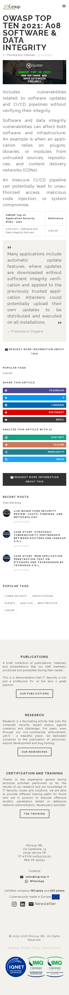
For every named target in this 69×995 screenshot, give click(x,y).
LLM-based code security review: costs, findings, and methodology (38, 514)
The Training (34, 814)
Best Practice (48, 603)
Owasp (8, 373)
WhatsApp (36, 881)
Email (60, 419)
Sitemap (14, 947)
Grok (60, 459)
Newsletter (45, 903)
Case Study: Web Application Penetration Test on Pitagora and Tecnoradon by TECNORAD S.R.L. (39, 561)
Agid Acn (26, 603)
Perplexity (56, 452)
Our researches (34, 752)
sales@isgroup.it (37, 876)
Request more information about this (36, 351)
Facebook (56, 390)
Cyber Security (16, 596)
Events (10, 603)
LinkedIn (57, 405)
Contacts (34, 871)
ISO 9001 (37, 890)
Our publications (34, 693)
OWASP (53, 230)
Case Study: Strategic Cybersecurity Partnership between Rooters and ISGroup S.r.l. (40, 537)
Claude (58, 444)
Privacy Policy (31, 947)
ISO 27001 (57, 890)
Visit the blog (12, 502)
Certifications (42, 596)
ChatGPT (57, 437)
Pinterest (56, 412)
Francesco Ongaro (21, 55)
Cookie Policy (51, 947)
